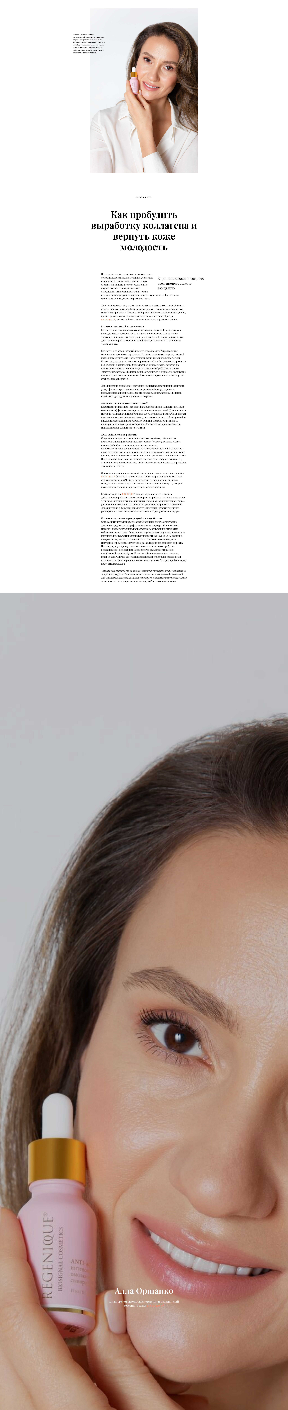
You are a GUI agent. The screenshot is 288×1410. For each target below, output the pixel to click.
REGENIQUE (127, 493)
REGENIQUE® (108, 319)
